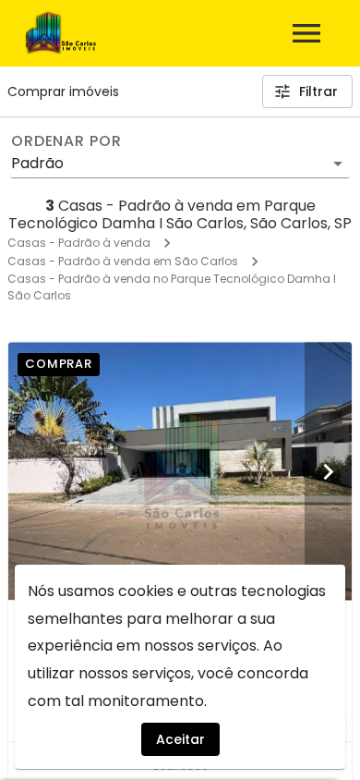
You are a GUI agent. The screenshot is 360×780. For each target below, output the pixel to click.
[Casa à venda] (180, 471)
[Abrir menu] (306, 33)
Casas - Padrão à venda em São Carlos (122, 261)
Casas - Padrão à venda (78, 242)
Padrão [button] (37, 163)
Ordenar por (66, 141)
